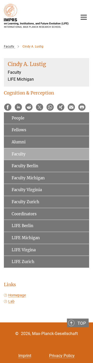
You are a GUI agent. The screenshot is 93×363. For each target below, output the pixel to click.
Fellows (19, 129)
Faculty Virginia (27, 189)
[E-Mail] (71, 107)
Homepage (17, 295)
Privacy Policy (62, 355)
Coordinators (24, 213)
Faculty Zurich (25, 201)
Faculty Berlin (25, 165)
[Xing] (61, 107)
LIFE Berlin (22, 225)
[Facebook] (8, 107)
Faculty (19, 154)
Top (82, 323)
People (18, 118)
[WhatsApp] (50, 107)
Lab (11, 301)
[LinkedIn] (18, 107)
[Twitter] (39, 107)
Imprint (24, 355)
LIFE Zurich (23, 261)
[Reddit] (29, 107)
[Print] (82, 107)
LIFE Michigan (26, 237)
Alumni (19, 141)
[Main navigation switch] (84, 17)
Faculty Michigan (28, 177)
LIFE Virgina (24, 249)
